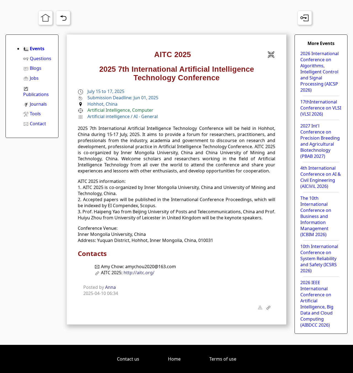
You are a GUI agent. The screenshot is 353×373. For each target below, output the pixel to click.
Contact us (128, 359)
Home (174, 359)
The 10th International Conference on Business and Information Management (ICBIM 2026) (315, 216)
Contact (38, 124)
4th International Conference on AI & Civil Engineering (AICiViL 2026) (320, 177)
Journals (38, 104)
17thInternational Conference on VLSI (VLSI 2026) (320, 108)
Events (37, 49)
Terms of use (222, 359)
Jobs (34, 78)
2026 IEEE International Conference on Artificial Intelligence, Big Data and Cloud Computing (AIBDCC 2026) (316, 303)
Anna (110, 287)
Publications (36, 94)
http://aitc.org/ (139, 273)
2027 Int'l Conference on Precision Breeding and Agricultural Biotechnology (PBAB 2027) (320, 141)
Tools (35, 114)
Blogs (35, 68)
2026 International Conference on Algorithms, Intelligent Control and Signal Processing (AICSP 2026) (319, 71)
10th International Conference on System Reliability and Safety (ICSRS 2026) (319, 258)
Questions (40, 58)
